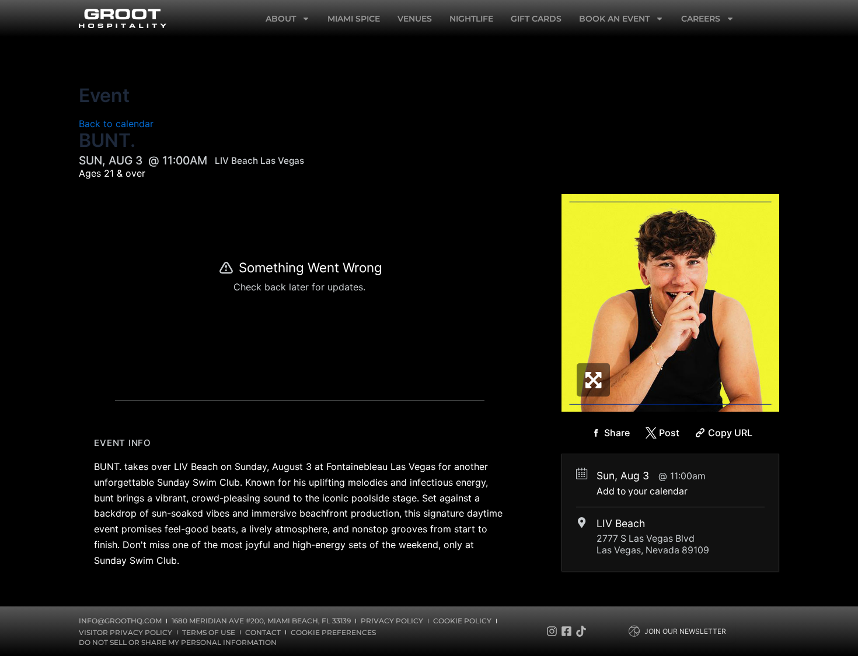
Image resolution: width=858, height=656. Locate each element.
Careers (700, 18)
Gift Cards (536, 18)
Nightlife (471, 18)
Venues (414, 18)
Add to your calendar (642, 491)
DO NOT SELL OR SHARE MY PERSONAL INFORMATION (178, 642)
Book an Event (614, 18)
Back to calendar (116, 123)
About (281, 18)
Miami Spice (353, 18)
